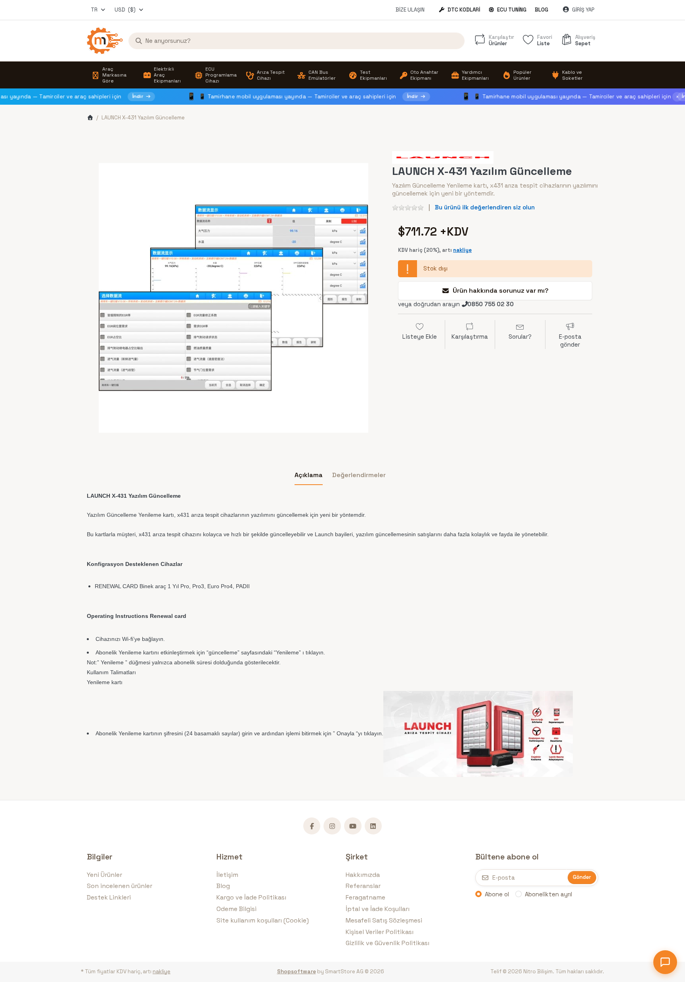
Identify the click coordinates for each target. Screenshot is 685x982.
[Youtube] (353, 826)
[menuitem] (112, 75)
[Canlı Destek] (665, 962)
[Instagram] (332, 826)
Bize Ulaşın (410, 9)
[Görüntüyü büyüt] (233, 298)
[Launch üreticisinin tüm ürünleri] (443, 157)
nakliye (462, 250)
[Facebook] (312, 826)
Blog (541, 9)
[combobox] (98, 9)
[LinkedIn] (373, 826)
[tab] (309, 475)
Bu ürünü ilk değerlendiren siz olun (485, 207)
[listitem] (233, 298)
